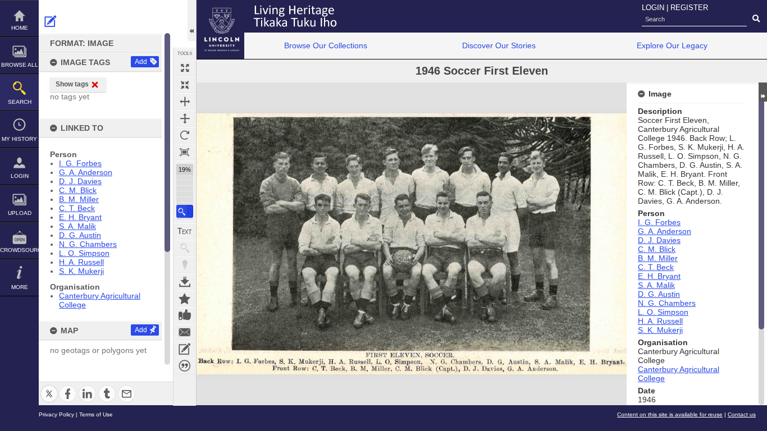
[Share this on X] (49, 387)
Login (20, 176)
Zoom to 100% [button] (185, 152)
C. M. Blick (78, 190)
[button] (184, 211)
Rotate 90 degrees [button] (185, 135)
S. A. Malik (77, 226)
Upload (19, 213)
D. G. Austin (80, 235)
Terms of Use (96, 414)
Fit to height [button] (185, 118)
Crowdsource (19, 250)
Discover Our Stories (499, 45)
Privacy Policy (56, 414)
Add (141, 62)
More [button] (19, 287)
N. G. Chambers (88, 244)
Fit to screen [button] (185, 84)
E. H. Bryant (80, 217)
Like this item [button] (185, 315)
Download (185, 281)
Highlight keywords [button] (185, 264)
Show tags (72, 84)
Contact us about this (185, 332)
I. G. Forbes (80, 163)
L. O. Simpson (84, 253)
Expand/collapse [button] (763, 92)
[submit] (756, 19)
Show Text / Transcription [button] (185, 231)
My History (19, 139)
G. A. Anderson (85, 172)
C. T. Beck (77, 208)
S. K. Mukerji (81, 271)
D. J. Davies (80, 181)
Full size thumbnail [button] (185, 67)
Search (19, 102)
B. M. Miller (79, 199)
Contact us (742, 414)
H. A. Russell (81, 262)
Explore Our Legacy (672, 45)
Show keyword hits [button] (185, 248)
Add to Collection (185, 298)
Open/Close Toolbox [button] (192, 20)
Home (19, 28)
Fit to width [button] (185, 101)
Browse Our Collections (325, 45)
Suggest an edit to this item (50, 21)
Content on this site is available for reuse (670, 414)
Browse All (19, 65)
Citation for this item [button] (185, 365)
